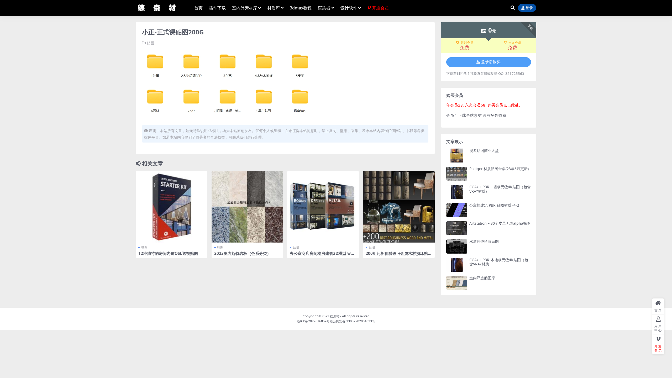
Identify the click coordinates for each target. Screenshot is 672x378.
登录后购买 (491, 62)
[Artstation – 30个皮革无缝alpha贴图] (456, 228)
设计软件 (348, 8)
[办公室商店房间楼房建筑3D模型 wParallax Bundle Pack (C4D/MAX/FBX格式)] (323, 207)
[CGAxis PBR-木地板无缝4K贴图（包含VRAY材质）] (456, 265)
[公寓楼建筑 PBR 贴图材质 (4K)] (456, 210)
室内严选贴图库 (482, 277)
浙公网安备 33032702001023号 (352, 321)
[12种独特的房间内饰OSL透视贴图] (171, 207)
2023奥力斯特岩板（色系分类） (242, 253)
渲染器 (324, 8)
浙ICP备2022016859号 (313, 321)
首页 (198, 8)
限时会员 (467, 43)
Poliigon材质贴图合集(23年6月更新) (499, 168)
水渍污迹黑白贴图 (484, 241)
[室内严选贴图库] (456, 283)
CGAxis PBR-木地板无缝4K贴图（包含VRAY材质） (498, 262)
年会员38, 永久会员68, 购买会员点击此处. (483, 105)
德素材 (334, 316)
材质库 (273, 8)
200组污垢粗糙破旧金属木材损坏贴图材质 (399, 256)
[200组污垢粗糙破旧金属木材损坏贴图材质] (399, 207)
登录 (529, 8)
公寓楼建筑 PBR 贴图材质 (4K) (494, 205)
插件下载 (217, 8)
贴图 (150, 42)
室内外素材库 (244, 8)
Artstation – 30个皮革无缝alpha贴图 (500, 223)
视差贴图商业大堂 (484, 150)
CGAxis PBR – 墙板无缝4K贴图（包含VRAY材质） (500, 189)
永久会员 (514, 43)
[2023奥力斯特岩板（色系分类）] (247, 207)
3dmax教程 (301, 8)
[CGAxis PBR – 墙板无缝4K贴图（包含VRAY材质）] (456, 192)
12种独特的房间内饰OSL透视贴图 (168, 253)
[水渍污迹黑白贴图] (456, 246)
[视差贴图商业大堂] (456, 155)
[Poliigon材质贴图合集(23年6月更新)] (456, 174)
